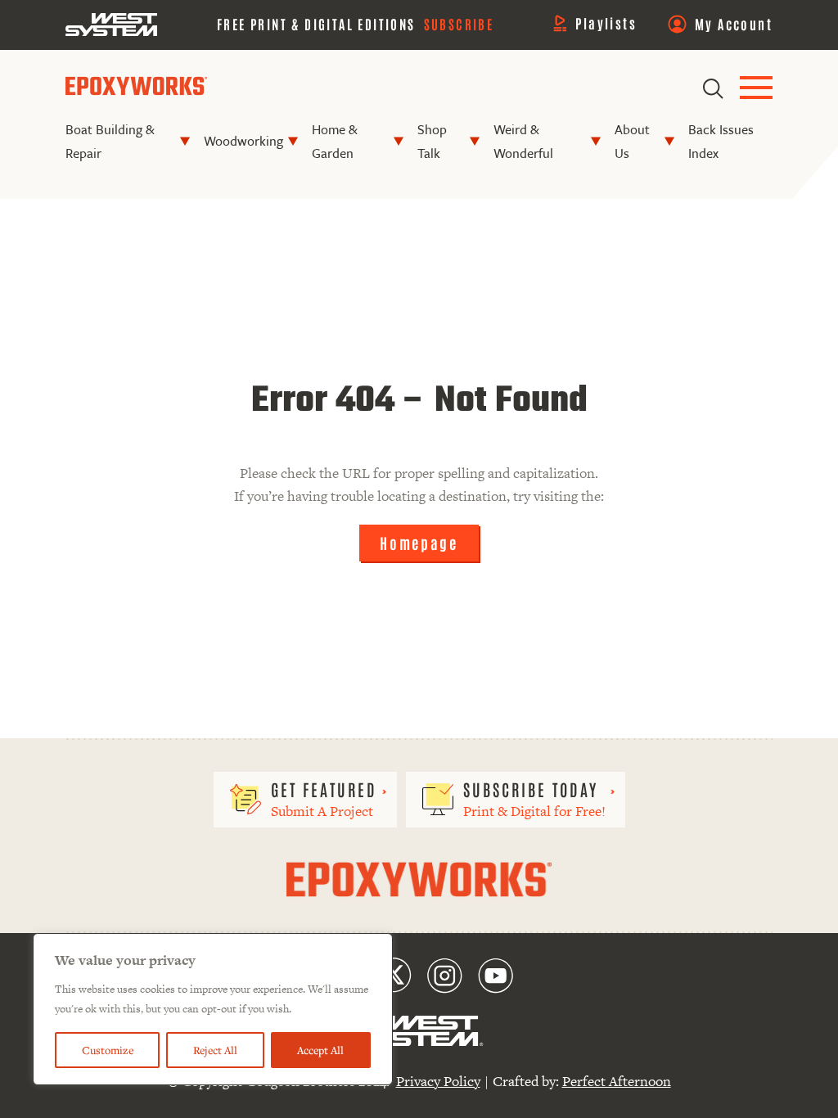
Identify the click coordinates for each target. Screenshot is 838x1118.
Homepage (419, 542)
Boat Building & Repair (110, 141)
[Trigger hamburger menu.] (756, 88)
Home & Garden (335, 141)
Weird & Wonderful (523, 141)
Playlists (606, 23)
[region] (213, 1009)
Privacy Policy (438, 1081)
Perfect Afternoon (616, 1081)
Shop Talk (432, 141)
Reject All (215, 1050)
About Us (632, 141)
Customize (107, 1050)
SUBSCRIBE (459, 24)
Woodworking (243, 141)
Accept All (320, 1050)
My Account (734, 24)
